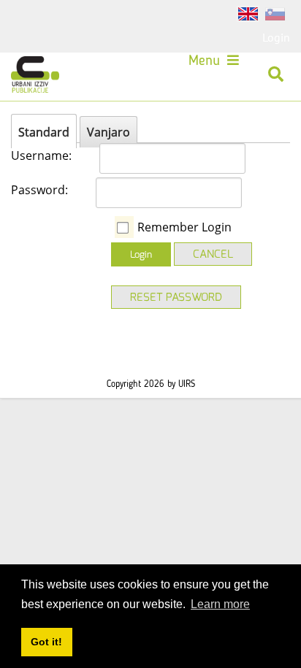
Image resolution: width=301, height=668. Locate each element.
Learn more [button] (220, 604)
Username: (41, 155)
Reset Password (176, 297)
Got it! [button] (46, 642)
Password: (39, 190)
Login (276, 37)
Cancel (213, 254)
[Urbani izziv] (35, 74)
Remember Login (184, 227)
